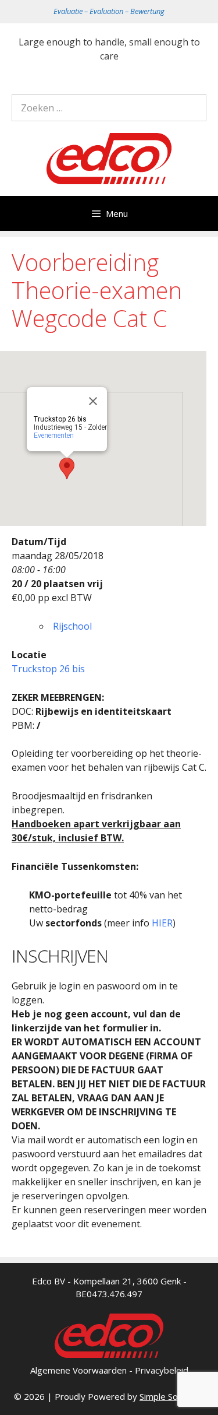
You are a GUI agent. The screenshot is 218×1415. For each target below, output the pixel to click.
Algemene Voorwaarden (78, 1370)
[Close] (93, 401)
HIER (162, 923)
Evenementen (54, 435)
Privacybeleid (161, 1370)
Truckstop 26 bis (48, 668)
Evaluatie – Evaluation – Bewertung (109, 11)
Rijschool (72, 626)
